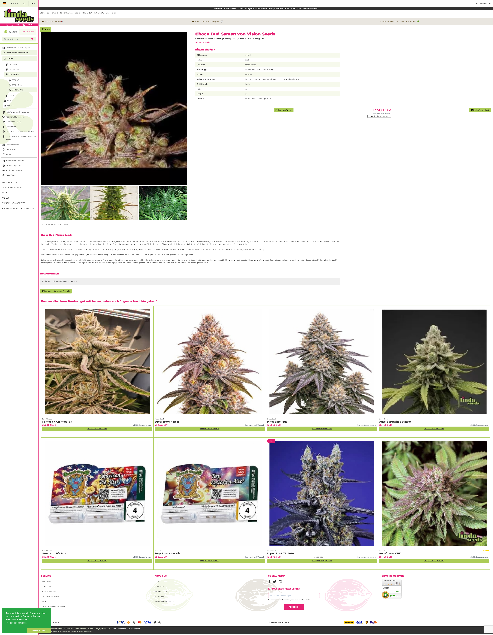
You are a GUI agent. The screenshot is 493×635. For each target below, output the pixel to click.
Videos (6, 198)
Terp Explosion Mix (168, 553)
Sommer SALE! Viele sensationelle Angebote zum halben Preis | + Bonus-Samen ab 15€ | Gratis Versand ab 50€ (266, 8)
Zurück (46, 29)
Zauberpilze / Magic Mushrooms (20, 131)
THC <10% (13, 64)
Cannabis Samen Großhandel (18, 208)
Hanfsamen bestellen (53, 606)
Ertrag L (16, 80)
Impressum (161, 591)
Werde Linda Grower (13, 203)
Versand (46, 581)
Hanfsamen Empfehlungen (18, 48)
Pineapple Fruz (277, 421)
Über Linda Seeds (164, 601)
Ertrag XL (17, 85)
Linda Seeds (383, 419)
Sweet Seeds (47, 419)
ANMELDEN (294, 607)
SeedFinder (11, 175)
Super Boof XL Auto (280, 553)
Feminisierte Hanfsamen (62, 13)
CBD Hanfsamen (13, 122)
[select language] (5, 3)
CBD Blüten (11, 126)
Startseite (44, 13)
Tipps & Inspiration (12, 187)
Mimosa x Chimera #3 (57, 421)
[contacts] (33, 3)
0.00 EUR (12, 32)
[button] (14, 630)
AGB (157, 581)
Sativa (77, 13)
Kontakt (159, 596)
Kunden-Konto (49, 591)
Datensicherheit (50, 596)
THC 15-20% (87, 13)
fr (485, 3)
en (481, 3)
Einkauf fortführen (283, 110)
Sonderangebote (13, 165)
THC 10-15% (14, 69)
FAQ (44, 601)
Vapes (8, 154)
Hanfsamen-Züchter (15, 160)
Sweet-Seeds (159, 419)
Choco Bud (111, 13)
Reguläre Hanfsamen (15, 117)
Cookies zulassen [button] (39, 630)
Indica (10, 100)
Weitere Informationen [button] (17, 623)
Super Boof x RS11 (167, 421)
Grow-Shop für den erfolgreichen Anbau (21, 138)
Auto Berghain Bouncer (395, 421)
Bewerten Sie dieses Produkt (57, 291)
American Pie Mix (54, 553)
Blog (5, 193)
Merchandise (11, 149)
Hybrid (10, 105)
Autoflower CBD (390, 553)
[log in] (24, 3)
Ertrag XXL (99, 13)
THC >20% (13, 96)
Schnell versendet (279, 622)
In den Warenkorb (481, 110)
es (477, 3)
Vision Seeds (202, 42)
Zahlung (46, 586)
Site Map (159, 586)
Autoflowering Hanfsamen (17, 112)
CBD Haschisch (13, 144)
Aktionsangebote (14, 170)
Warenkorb (28, 32)
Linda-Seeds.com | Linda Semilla (125, 629)
